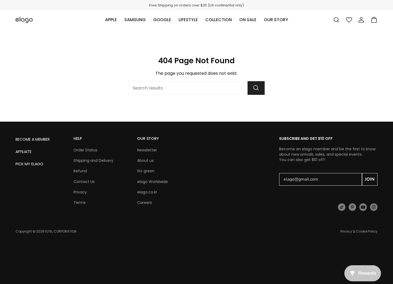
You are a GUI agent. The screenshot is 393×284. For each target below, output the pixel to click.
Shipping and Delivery (93, 160)
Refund (80, 171)
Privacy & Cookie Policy (358, 231)
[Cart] (374, 20)
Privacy (80, 192)
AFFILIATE (24, 151)
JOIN (370, 179)
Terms (80, 202)
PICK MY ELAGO (29, 164)
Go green (146, 171)
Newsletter (147, 150)
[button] (111, 19)
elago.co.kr (147, 192)
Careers (144, 202)
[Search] (256, 88)
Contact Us (84, 181)
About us (145, 160)
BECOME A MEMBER (33, 139)
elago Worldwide (152, 181)
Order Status (85, 150)
